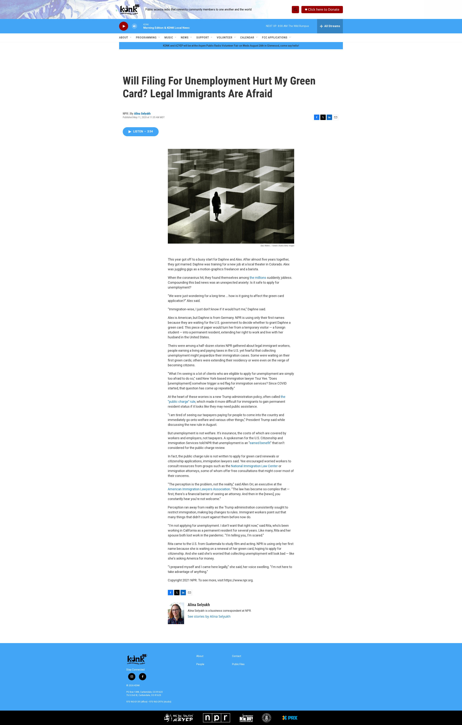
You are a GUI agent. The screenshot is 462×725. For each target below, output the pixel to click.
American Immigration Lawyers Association (199, 489)
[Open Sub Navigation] (130, 37)
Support (202, 37)
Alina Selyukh (142, 113)
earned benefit (260, 443)
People (200, 664)
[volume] (134, 26)
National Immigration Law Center (254, 466)
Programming (146, 37)
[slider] (140, 26)
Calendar (247, 37)
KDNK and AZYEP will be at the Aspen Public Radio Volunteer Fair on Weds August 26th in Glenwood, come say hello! (231, 45)
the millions (258, 277)
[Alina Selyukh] (176, 613)
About (123, 37)
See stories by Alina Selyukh (209, 616)
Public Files (238, 664)
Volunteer (224, 37)
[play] (124, 26)
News (185, 37)
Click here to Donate (323, 9)
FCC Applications (274, 37)
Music (168, 37)
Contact (236, 656)
